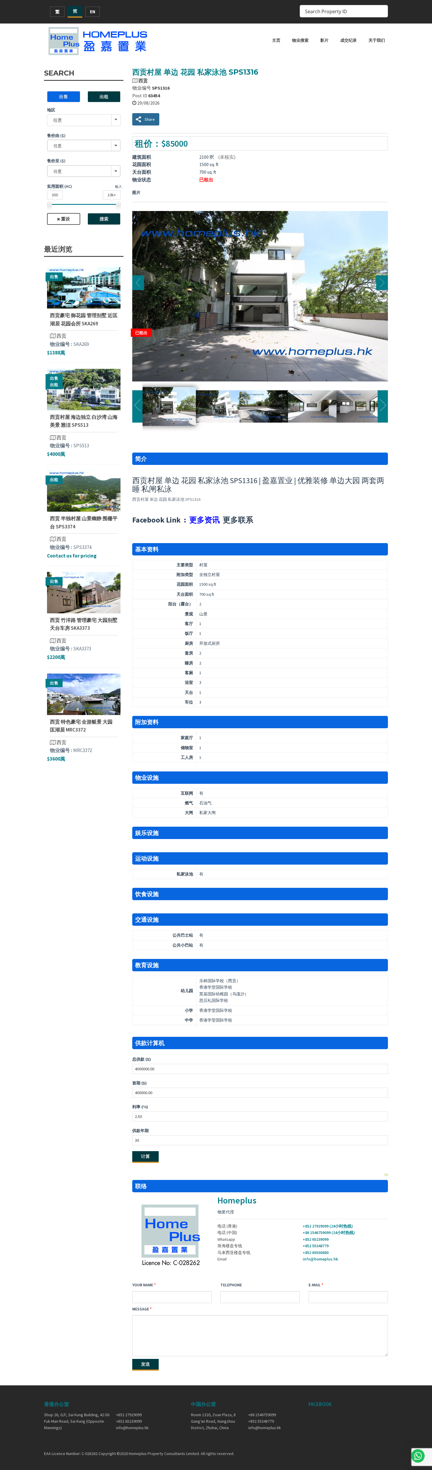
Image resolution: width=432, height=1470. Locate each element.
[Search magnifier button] (382, 11)
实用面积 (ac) (59, 186)
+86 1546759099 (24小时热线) (329, 1232)
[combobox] (83, 145)
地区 (51, 110)
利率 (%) (140, 1106)
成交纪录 (348, 40)
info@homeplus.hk (320, 1259)
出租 (104, 96)
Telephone (231, 1284)
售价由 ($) (56, 135)
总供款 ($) (141, 1059)
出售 (63, 96)
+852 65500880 (316, 1252)
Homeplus (236, 1200)
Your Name (142, 1284)
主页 (276, 40)
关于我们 (377, 40)
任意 (57, 120)
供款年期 (140, 1130)
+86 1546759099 (262, 1414)
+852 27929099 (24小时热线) (328, 1226)
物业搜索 (300, 40)
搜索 (104, 219)
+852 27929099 (129, 1414)
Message (140, 1309)
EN (92, 11)
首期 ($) (139, 1083)
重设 (65, 219)
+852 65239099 (316, 1239)
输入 (118, 186)
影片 (324, 40)
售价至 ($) (56, 160)
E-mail (315, 1284)
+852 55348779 (316, 1245)
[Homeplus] (98, 41)
